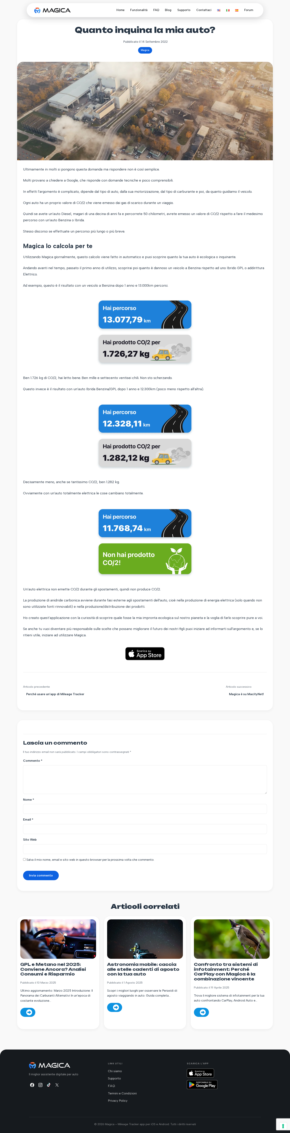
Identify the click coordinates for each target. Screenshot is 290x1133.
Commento (32, 760)
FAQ (156, 10)
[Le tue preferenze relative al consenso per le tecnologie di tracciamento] (283, 1126)
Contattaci (203, 10)
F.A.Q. (111, 1086)
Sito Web (29, 839)
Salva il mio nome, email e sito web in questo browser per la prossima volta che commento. (90, 860)
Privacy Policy (117, 1100)
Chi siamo (115, 1071)
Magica (145, 50)
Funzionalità (138, 10)
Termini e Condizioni (122, 1093)
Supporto (183, 10)
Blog (168, 10)
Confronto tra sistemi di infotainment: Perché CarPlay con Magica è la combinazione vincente (226, 972)
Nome (28, 799)
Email (28, 819)
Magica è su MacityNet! (246, 694)
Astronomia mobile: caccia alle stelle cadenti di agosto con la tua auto (143, 969)
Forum (248, 10)
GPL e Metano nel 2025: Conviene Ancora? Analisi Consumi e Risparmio (53, 969)
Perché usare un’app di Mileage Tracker (55, 694)
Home (120, 10)
